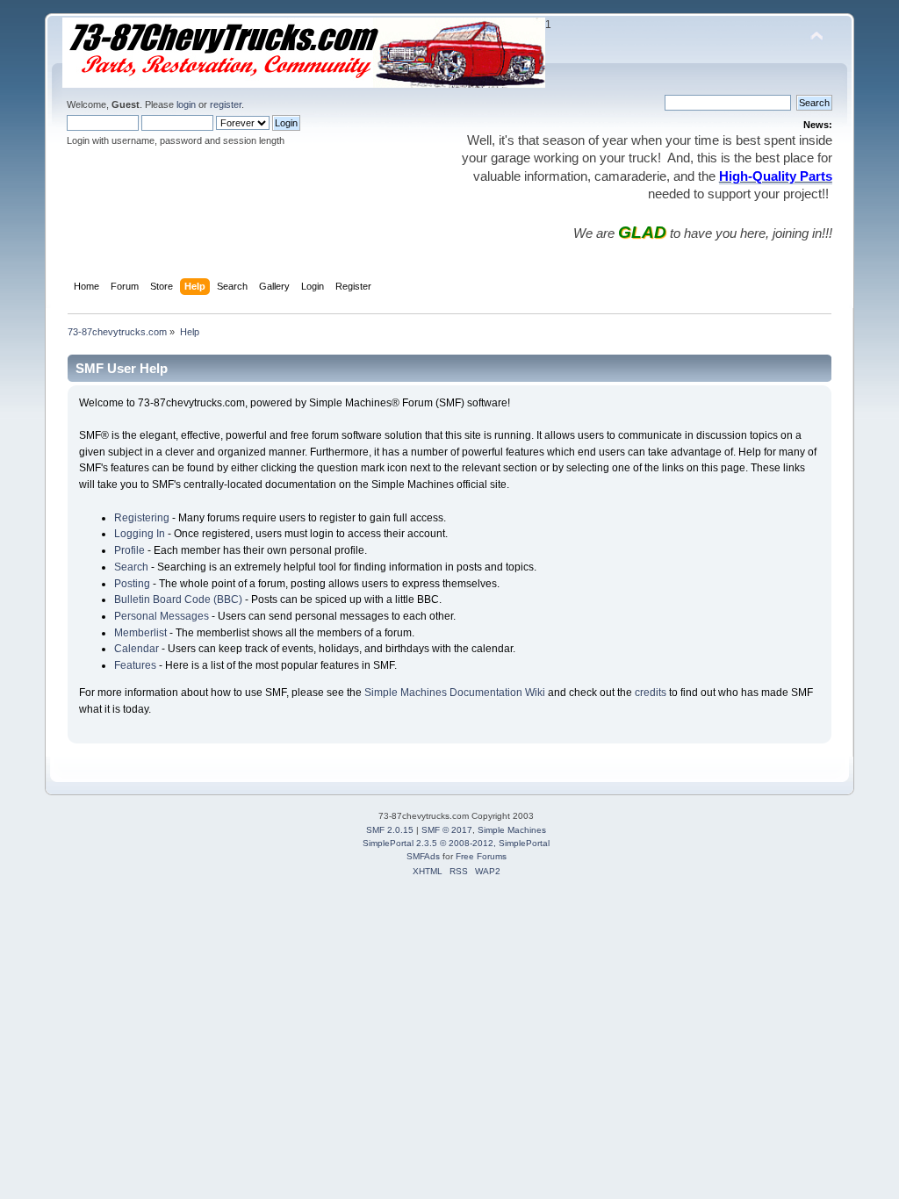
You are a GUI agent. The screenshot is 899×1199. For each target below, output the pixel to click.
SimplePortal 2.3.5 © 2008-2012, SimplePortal (456, 843)
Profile (129, 550)
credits (650, 692)
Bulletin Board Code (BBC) (178, 599)
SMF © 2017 (446, 830)
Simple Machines (512, 830)
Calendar (136, 649)
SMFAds (423, 856)
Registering (141, 518)
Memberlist (140, 633)
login (186, 104)
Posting (132, 584)
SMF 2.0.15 (390, 830)
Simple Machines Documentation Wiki (454, 692)
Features (135, 665)
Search (131, 567)
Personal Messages (161, 616)
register (225, 104)
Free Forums (481, 856)
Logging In (139, 534)
